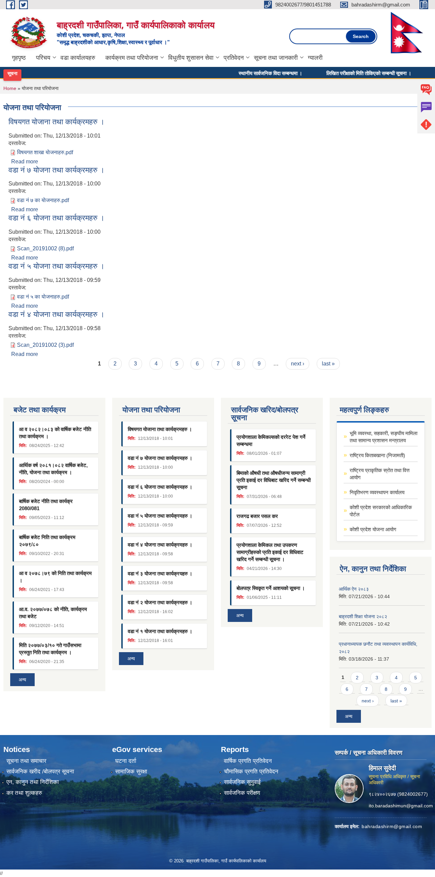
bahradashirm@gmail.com (392, 826)
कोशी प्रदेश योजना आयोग (373, 529)
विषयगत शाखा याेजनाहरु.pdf (45, 152)
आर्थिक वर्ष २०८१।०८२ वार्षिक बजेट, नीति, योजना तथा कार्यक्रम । (53, 468)
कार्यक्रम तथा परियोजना (131, 57)
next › (297, 363)
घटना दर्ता (125, 761)
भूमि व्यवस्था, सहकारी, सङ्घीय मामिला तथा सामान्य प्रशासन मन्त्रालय (383, 436)
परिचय (43, 57)
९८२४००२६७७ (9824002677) (398, 794)
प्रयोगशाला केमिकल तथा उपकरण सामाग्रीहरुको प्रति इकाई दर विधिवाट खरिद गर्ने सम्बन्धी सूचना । (270, 552)
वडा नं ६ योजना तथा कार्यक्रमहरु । (56, 218)
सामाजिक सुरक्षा (131, 771)
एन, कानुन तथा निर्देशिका (32, 782)
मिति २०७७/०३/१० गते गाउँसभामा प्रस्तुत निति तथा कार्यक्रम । (50, 648)
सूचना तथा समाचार (26, 761)
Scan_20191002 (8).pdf (45, 248)
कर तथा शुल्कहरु (24, 793)
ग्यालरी (315, 57)
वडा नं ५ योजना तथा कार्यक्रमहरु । (56, 266)
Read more (24, 161)
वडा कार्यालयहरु (77, 57)
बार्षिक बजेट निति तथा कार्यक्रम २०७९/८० (47, 540)
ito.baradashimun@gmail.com (401, 805)
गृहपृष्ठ (19, 57)
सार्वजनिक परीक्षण (242, 793)
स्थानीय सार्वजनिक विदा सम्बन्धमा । (258, 73)
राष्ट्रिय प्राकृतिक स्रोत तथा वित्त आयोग (380, 473)
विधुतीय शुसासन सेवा (190, 57)
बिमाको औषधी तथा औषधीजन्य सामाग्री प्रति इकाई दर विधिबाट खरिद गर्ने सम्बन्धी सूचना (274, 480)
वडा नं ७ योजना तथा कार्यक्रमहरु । (56, 170)
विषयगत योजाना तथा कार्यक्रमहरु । (56, 122)
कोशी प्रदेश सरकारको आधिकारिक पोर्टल (381, 510)
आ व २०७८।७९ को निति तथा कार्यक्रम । (55, 576)
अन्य (22, 679)
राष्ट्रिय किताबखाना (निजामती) (377, 455)
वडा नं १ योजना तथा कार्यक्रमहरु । (160, 631)
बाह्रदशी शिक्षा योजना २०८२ (363, 616)
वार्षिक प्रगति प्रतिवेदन (248, 761)
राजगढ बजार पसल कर (257, 516)
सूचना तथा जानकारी (276, 57)
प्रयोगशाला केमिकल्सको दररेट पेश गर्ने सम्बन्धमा (271, 440)
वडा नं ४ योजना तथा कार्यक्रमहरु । (56, 314)
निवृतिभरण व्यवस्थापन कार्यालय (377, 492)
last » (328, 363)
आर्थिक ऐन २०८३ (354, 589)
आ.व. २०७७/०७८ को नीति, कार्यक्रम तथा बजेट (53, 612)
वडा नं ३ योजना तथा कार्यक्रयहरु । (160, 573)
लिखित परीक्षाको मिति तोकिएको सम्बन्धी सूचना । (356, 73)
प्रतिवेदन (234, 57)
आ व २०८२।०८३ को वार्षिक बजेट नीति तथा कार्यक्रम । (55, 432)
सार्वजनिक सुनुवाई (242, 782)
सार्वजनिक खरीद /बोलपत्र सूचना (40, 771)
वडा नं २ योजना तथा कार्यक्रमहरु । (160, 602)
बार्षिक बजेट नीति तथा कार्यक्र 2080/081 (46, 504)
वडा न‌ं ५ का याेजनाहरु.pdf (43, 297)
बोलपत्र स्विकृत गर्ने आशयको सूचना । (271, 588)
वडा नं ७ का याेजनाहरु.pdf (43, 200)
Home (9, 88)
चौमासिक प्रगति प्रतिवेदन (251, 771)
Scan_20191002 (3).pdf (45, 345)
